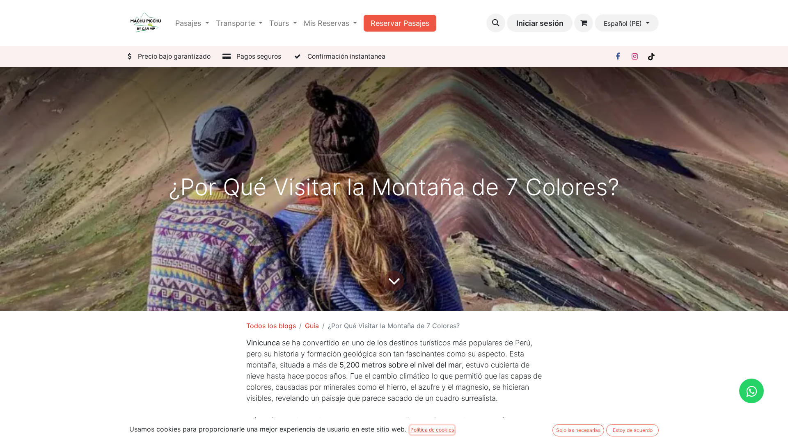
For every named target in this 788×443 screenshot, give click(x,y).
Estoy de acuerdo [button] (633, 430)
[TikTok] (651, 56)
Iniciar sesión (540, 23)
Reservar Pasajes (400, 23)
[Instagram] (634, 56)
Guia (312, 326)
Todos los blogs (271, 326)
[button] (495, 23)
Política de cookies (432, 430)
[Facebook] (617, 56)
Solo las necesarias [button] (578, 430)
